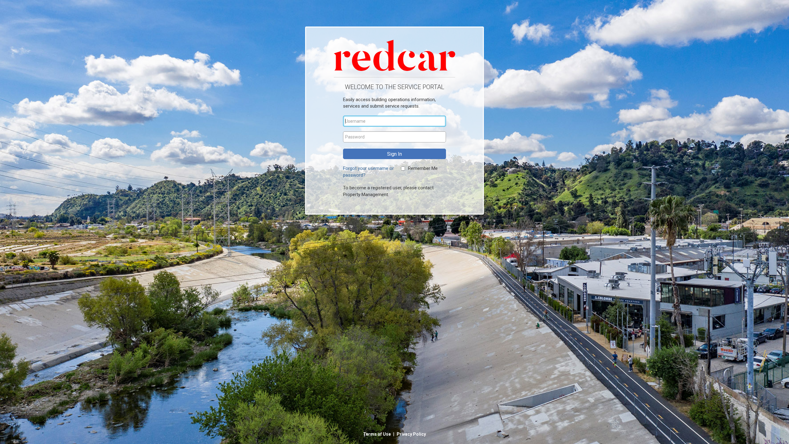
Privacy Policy (411, 434)
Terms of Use (377, 434)
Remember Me (423, 168)
